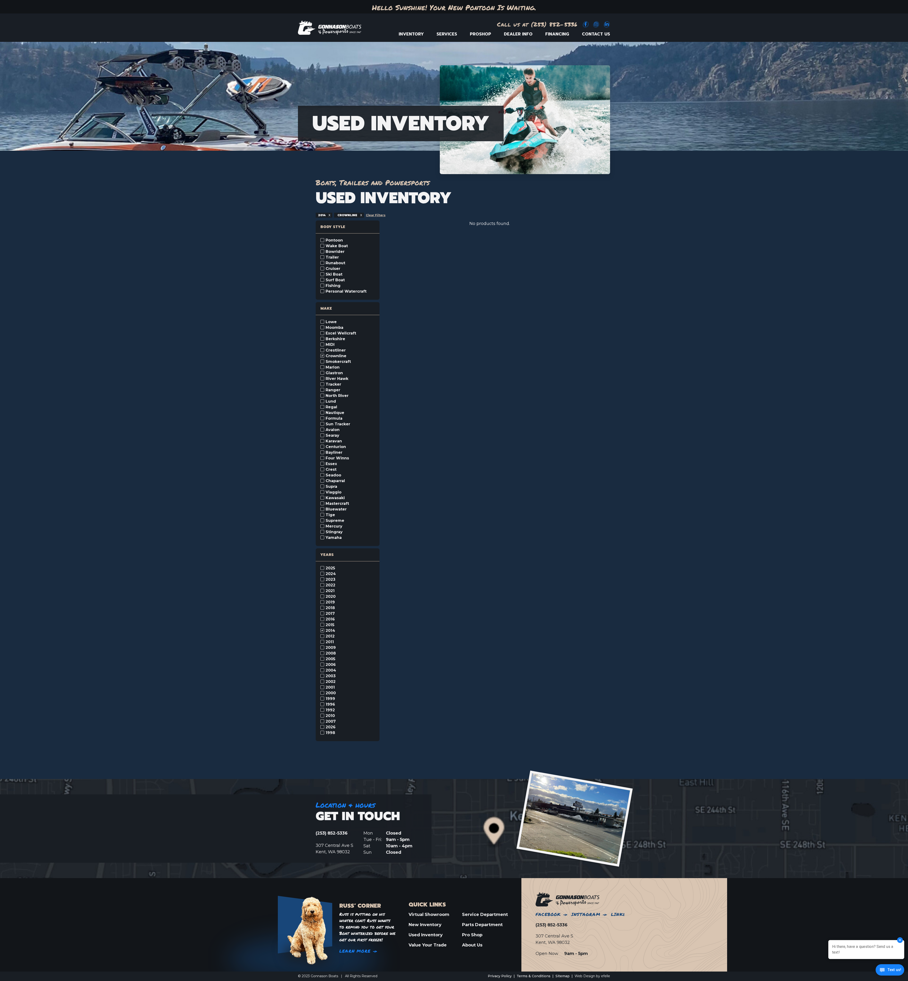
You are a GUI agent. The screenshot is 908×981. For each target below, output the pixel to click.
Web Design (585, 976)
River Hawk (337, 379)
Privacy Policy (500, 976)
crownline (347, 215)
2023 (330, 579)
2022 (330, 585)
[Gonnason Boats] (567, 899)
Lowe (331, 322)
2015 (330, 625)
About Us (472, 945)
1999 (330, 699)
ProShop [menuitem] (480, 34)
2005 (330, 659)
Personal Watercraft (346, 291)
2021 (330, 591)
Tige (330, 515)
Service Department (485, 914)
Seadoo (333, 475)
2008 (331, 653)
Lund (331, 401)
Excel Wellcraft (341, 333)
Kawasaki (335, 498)
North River (337, 396)
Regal (331, 407)
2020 (331, 596)
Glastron (334, 373)
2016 (330, 619)
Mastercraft (337, 503)
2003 (331, 676)
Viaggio (333, 492)
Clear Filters (375, 215)
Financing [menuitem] (557, 34)
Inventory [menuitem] (411, 34)
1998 (330, 733)
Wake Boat (337, 246)
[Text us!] (890, 971)
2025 (330, 568)
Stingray (334, 532)
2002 (331, 682)
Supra (331, 486)
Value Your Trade (428, 945)
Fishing (333, 286)
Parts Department (482, 924)
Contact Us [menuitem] (596, 34)
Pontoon (334, 240)
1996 (330, 704)
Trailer (332, 257)
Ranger (333, 390)
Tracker (333, 384)
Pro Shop (472, 934)
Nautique (335, 413)
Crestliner (336, 350)
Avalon (333, 430)
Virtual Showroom (429, 914)
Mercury (334, 526)
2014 (322, 215)
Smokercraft (338, 362)
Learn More (355, 951)
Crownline (336, 356)
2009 (331, 648)
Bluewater (336, 509)
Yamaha (334, 538)
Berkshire (335, 339)
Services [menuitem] (447, 34)
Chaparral (335, 481)
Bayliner (334, 452)
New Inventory (425, 924)
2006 (331, 665)
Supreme (335, 521)
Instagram (585, 914)
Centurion (336, 447)
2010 (330, 716)
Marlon (333, 367)
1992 (330, 710)
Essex (331, 464)
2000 (331, 693)
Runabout (335, 263)
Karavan (334, 441)
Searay (332, 435)
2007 (331, 721)
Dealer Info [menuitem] (518, 34)
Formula (334, 418)
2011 (330, 642)
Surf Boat (335, 280)
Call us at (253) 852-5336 (537, 24)
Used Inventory (426, 934)
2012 (330, 636)
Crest (331, 469)
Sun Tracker (338, 424)
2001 (330, 687)
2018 (330, 608)
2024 (331, 574)
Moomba (334, 328)
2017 (330, 613)
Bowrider (335, 252)
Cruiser (333, 269)
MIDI (330, 345)
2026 (331, 727)
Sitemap (562, 976)
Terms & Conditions (533, 976)
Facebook (548, 914)
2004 (331, 670)
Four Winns (337, 458)
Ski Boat (334, 274)
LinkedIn (622, 914)
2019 (330, 602)
